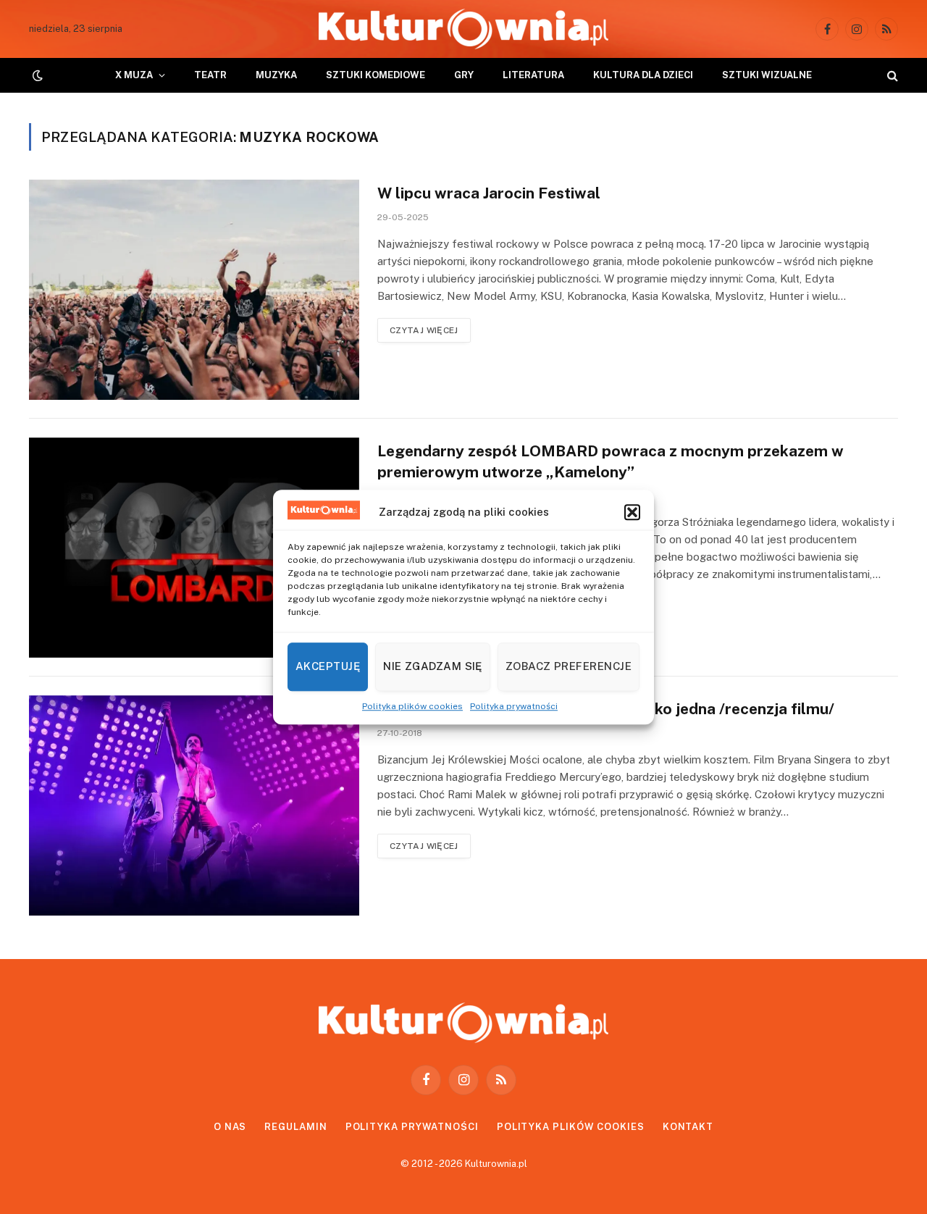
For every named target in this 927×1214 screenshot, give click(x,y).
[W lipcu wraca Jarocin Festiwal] (194, 290)
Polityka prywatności (514, 706)
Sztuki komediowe (375, 75)
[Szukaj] (891, 75)
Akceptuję (327, 666)
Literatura (533, 75)
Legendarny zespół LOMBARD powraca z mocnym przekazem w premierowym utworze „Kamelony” (610, 461)
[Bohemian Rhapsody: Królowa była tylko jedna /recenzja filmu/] (194, 805)
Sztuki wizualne (767, 75)
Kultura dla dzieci (643, 75)
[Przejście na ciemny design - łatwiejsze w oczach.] (36, 75)
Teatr (210, 75)
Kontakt (688, 1126)
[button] (632, 512)
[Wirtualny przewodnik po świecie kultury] (463, 28)
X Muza (134, 75)
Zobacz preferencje (569, 666)
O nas (230, 1126)
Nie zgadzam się (432, 666)
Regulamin (295, 1126)
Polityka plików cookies (412, 706)
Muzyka (276, 75)
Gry (464, 75)
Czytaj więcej (424, 330)
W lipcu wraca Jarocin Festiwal (488, 193)
